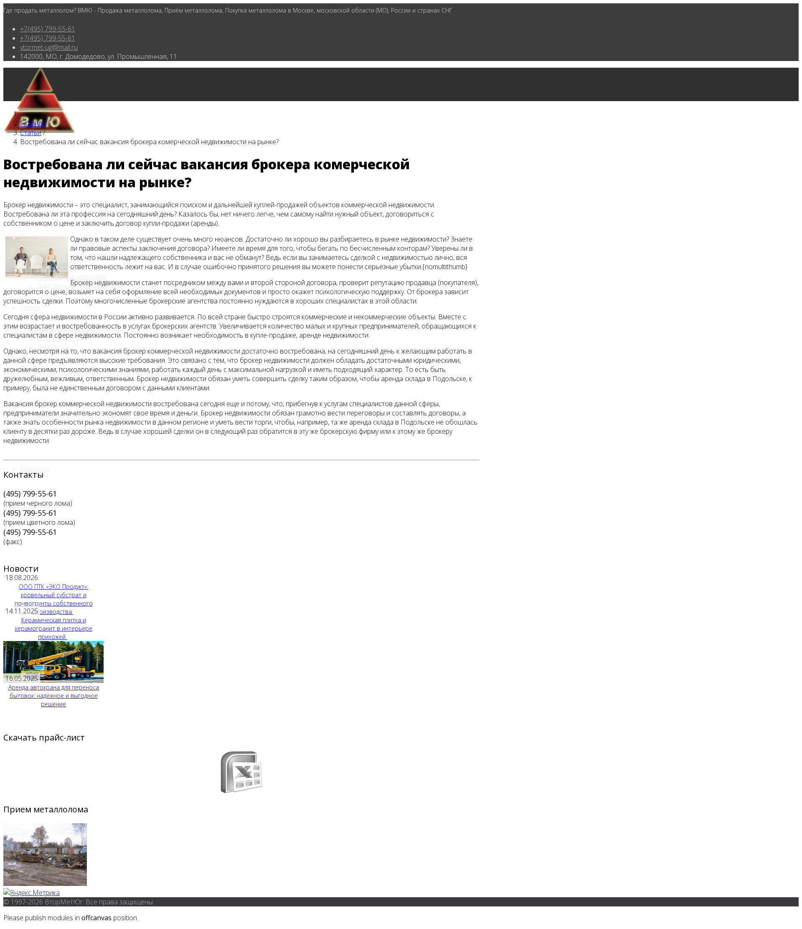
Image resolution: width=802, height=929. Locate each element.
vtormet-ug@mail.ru (49, 47)
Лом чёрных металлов (71, 277)
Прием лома (56, 267)
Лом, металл (39, 237)
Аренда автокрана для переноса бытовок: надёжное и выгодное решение (53, 695)
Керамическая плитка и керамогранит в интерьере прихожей (53, 628)
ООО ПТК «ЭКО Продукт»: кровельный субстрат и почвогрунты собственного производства (54, 599)
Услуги (30, 307)
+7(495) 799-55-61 (47, 28)
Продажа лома (60, 258)
